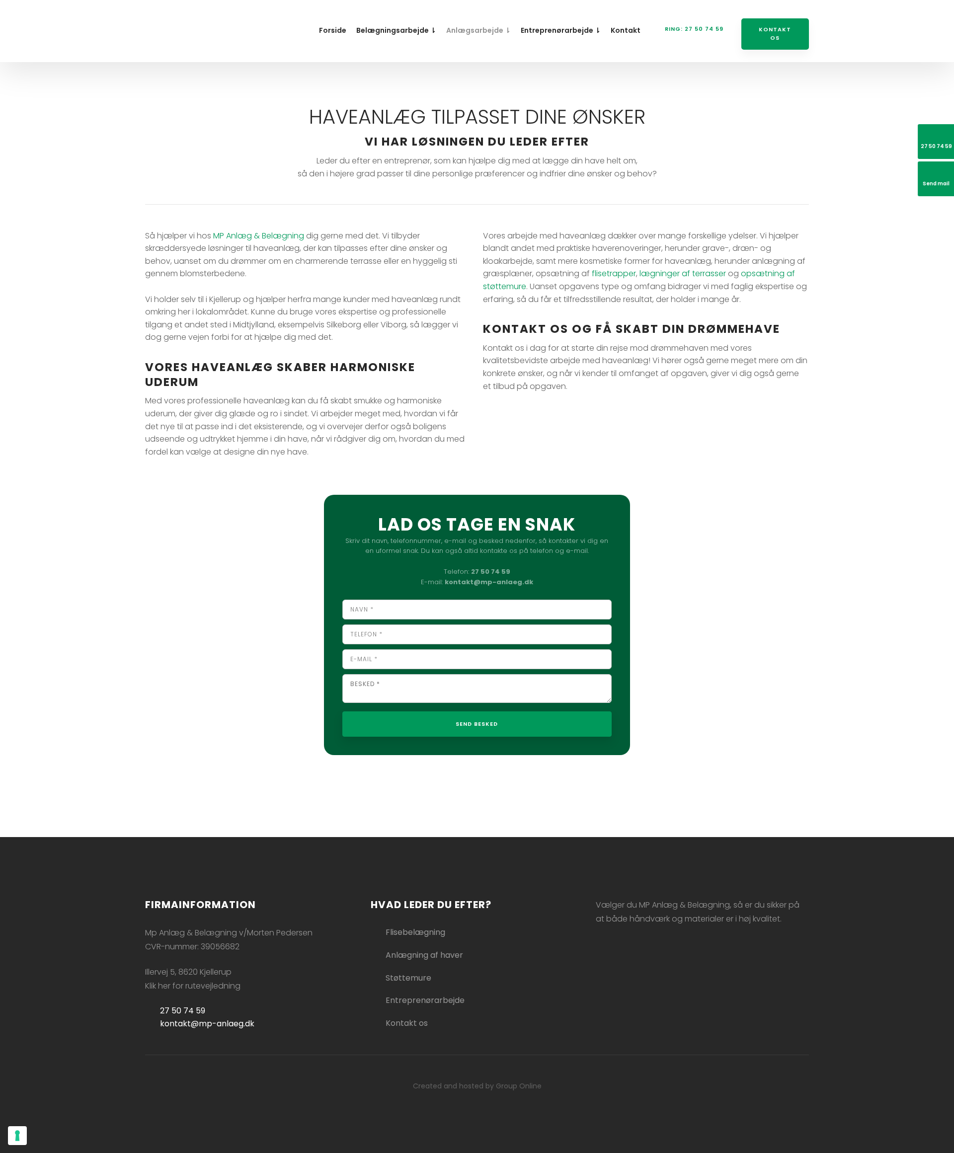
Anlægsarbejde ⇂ (478, 30)
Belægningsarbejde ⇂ (396, 30)
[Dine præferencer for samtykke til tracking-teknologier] (17, 1135)
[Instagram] (620, 951)
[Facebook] (604, 951)
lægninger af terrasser (682, 273)
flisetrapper (614, 273)
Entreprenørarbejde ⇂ (561, 30)
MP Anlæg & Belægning (258, 235)
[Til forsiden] (191, 28)
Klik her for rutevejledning (192, 986)
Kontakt (625, 30)
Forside (332, 30)
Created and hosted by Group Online (477, 1086)
